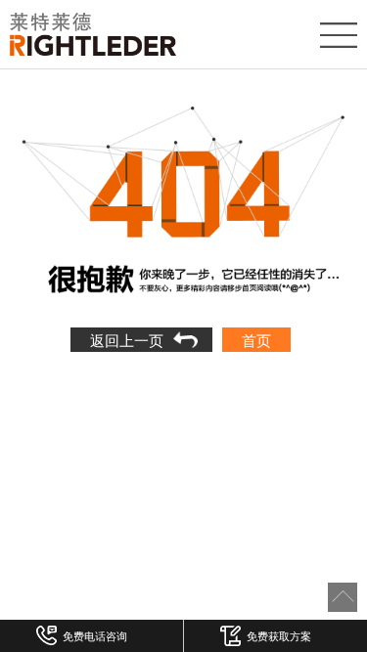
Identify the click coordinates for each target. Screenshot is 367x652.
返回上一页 (126, 339)
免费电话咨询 (95, 635)
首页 (256, 339)
